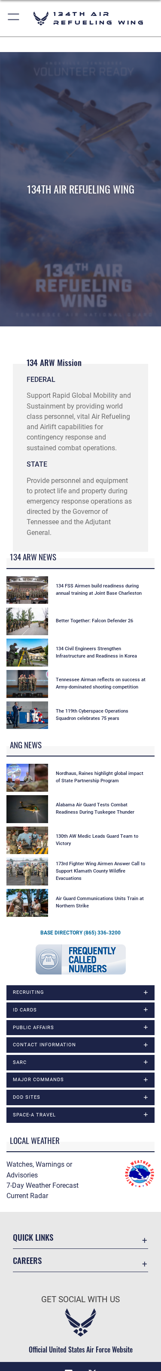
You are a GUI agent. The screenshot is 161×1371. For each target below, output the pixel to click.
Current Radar (27, 1196)
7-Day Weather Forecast (42, 1185)
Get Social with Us (80, 1299)
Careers (27, 1260)
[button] (14, 18)
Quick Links (33, 1237)
